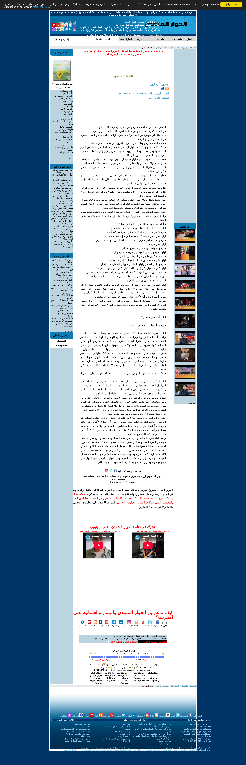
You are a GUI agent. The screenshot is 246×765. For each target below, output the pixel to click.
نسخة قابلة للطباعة (146, 664)
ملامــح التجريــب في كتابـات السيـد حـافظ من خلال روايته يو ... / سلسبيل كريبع (62, 289)
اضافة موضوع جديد (82, 724)
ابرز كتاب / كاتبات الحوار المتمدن (197, 739)
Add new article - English (78, 734)
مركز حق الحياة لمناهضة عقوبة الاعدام (155, 734)
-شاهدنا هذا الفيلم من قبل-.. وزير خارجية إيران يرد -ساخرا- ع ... (62, 190)
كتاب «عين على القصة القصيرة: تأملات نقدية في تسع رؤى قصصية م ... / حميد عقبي (61, 322)
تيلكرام (114, 625)
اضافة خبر (86, 726)
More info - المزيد (42, 7)
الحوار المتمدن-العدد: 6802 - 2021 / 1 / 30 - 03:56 (142, 93)
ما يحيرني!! (67, 144)
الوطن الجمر (66, 109)
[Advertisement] (185, 92)
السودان (68, 114)
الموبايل (82, 625)
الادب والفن (174, 47)
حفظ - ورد (97, 664)
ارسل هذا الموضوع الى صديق (119, 664)
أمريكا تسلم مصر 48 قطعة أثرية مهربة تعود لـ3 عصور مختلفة (62, 244)
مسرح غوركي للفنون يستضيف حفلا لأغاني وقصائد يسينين (63, 198)
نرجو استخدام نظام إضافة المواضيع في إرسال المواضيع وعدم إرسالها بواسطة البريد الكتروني (171, 750)
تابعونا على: (165, 624)
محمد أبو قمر (161, 47)
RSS (136, 625)
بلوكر (95, 625)
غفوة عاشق (66, 116)
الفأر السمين (66, 119)
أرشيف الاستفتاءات (122, 731)
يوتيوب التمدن (165, 741)
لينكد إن (128, 716)
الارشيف (127, 729)
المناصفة (68, 104)
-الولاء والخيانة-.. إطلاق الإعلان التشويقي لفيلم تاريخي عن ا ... (62, 221)
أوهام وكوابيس (65, 129)
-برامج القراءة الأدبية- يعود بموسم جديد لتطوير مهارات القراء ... (62, 228)
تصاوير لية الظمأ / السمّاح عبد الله (64, 276)
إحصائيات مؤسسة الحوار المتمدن (197, 734)
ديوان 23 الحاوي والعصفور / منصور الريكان (65, 313)
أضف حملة (85, 736)
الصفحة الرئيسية (189, 47)
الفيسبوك (157, 625)
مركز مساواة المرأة (162, 726)
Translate (132, 482)
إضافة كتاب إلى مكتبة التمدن (78, 731)
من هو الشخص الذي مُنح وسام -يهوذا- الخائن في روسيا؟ (62, 236)
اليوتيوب (143, 625)
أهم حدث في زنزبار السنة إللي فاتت (64, 97)
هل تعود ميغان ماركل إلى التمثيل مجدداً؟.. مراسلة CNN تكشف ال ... (62, 174)
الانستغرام (129, 625)
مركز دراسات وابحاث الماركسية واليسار (154, 724)
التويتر (150, 625)
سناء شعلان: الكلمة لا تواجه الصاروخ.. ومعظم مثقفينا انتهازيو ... (63, 182)
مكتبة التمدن (165, 743)
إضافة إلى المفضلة (122, 667)
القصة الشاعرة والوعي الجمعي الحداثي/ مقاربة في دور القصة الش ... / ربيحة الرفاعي (62, 268)
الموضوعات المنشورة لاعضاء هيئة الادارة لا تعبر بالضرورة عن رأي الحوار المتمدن (97, 750)
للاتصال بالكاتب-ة (102, 667)
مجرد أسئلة (67, 101)
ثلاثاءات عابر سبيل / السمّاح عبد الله (63, 281)
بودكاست (64, 716)
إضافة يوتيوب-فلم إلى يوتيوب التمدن (75, 729)
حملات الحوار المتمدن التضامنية (118, 726)
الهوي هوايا (67, 137)
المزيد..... (192, 403)
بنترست (106, 625)
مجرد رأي (67, 111)
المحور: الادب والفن (158, 97)
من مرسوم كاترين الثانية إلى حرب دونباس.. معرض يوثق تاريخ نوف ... (62, 205)
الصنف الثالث (66, 127)
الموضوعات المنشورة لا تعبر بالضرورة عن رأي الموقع (188, 748)
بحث (140, 667)
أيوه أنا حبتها (66, 93)
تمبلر (100, 625)
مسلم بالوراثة (66, 152)
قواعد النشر (206, 736)
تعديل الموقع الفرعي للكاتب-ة (77, 739)
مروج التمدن (125, 734)
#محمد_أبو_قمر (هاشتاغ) (129, 471)
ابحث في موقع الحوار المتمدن (77, 741)
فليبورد (89, 625)
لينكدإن (120, 625)
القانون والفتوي (65, 91)
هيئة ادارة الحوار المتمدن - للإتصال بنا (196, 731)
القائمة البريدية (124, 736)
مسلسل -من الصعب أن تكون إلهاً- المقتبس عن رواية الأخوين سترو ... (62, 213)
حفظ (148, 667)
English (127, 741)
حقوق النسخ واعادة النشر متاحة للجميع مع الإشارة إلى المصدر (105, 748)
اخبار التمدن (126, 724)
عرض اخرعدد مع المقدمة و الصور (197, 729)
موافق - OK (231, 4)
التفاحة (68, 106)
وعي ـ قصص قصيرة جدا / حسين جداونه (62, 306)
